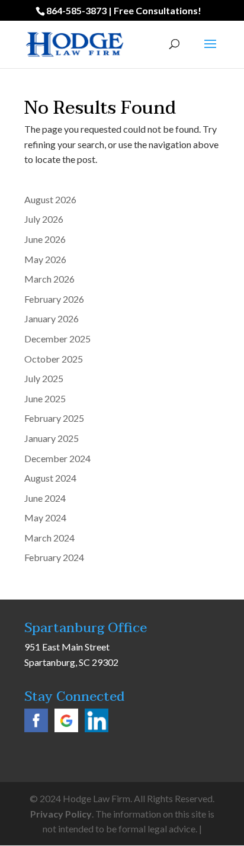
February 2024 (54, 557)
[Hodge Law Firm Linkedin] (96, 728)
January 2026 (51, 318)
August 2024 (50, 477)
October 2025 (53, 358)
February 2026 (54, 299)
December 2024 (57, 458)
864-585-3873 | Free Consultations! (123, 10)
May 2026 (45, 259)
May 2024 (45, 517)
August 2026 (50, 199)
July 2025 (43, 378)
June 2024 (45, 498)
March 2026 (49, 278)
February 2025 (54, 418)
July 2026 (43, 219)
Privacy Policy (61, 813)
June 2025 (45, 398)
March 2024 (49, 537)
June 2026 (45, 239)
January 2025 (51, 438)
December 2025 (57, 338)
